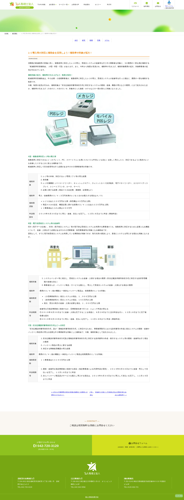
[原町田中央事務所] (22, 6)
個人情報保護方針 (92, 497)
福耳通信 (14, 33)
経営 (83, 40)
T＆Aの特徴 (41, 4)
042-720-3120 (48, 446)
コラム (107, 40)
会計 (76, 40)
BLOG (109, 4)
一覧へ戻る (91, 393)
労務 (98, 40)
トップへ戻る (179, 495)
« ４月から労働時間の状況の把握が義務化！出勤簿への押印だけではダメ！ (69, 393)
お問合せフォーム (138, 445)
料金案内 (87, 4)
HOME (6, 33)
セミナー (98, 4)
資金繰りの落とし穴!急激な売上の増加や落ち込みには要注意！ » (110, 393)
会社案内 (52, 4)
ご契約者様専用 (169, 7)
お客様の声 (75, 4)
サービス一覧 (63, 4)
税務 (91, 40)
